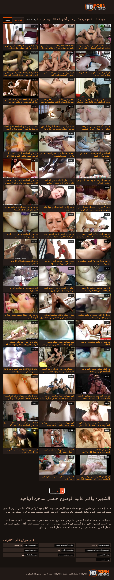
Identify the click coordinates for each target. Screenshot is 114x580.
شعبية (7, 20)
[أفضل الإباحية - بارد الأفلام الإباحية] (96, 7)
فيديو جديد (18, 20)
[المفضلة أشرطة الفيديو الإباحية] (99, 573)
